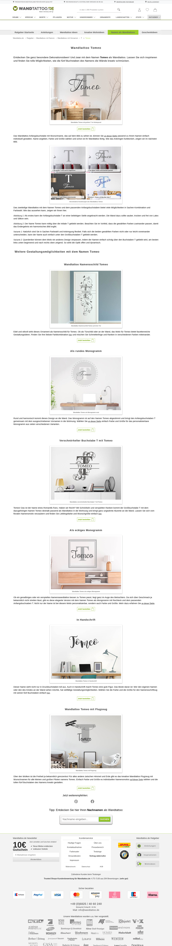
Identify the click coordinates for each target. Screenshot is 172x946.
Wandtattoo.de (18, 38)
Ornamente (105, 17)
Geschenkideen (149, 32)
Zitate (138, 17)
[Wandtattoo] (33, 9)
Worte (42, 17)
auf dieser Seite (136, 780)
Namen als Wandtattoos (123, 32)
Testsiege (98, 852)
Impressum (74, 860)
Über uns (97, 843)
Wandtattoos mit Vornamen (67, 38)
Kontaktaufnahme (74, 847)
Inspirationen (150, 855)
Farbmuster (74, 852)
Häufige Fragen (74, 843)
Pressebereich (98, 847)
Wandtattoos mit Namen (45, 38)
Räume (15, 17)
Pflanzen (57, 17)
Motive (70, 17)
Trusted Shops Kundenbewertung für (67, 879)
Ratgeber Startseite (24, 32)
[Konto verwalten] (139, 10)
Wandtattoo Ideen (68, 32)
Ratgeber (30, 38)
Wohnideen (150, 864)
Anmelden (36, 859)
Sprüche (29, 17)
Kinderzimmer (86, 17)
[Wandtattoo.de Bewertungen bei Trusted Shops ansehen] (124, 859)
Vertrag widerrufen (97, 856)
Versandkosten (74, 856)
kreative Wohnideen (94, 32)
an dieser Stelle (110, 136)
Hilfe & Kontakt (153, 2)
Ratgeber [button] (153, 17)
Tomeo (87, 38)
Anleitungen (47, 32)
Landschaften (122, 17)
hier (70, 335)
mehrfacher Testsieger (125, 2)
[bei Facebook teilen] (87, 802)
